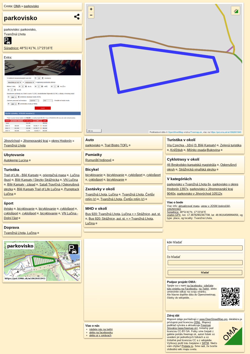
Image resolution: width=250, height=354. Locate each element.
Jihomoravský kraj (35, 140)
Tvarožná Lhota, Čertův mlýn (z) (122, 199)
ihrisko (8, 208)
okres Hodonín (61, 140)
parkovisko (31, 6)
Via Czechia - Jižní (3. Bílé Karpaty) (191, 145)
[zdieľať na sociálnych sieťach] (77, 16)
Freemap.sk (196, 131)
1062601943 (174, 209)
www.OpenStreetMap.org (213, 319)
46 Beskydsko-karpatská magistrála (191, 164)
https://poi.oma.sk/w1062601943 (226, 131)
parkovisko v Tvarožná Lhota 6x (189, 184)
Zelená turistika (230, 145)
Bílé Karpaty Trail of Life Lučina (38, 189)
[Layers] (235, 10)
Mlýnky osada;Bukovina (203, 150)
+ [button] (91, 9)
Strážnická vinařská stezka (197, 169)
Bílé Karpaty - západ (21, 184)
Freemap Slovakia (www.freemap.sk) (189, 327)
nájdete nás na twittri (101, 329)
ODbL (197, 322)
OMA (17, 6)
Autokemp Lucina (16, 160)
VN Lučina (70, 179)
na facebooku (194, 285)
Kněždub (176, 150)
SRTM (205, 343)
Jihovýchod (12, 140)
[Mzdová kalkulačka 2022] (42, 130)
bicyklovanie (26, 208)
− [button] (91, 15)
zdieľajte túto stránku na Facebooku (190, 287)
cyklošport (67, 208)
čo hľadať (173, 257)
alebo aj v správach (100, 335)
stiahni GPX (174, 214)
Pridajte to (187, 346)
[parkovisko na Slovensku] (9, 40)
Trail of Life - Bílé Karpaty (21, 175)
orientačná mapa (54, 175)
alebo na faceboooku (101, 332)
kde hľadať (174, 242)
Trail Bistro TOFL (116, 145)
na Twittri (204, 288)
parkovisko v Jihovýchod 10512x (199, 193)
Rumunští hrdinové (98, 160)
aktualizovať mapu (189, 206)
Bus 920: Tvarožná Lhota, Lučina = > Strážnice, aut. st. (123, 214)
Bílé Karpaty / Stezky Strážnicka (37, 179)
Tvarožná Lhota (15, 145)
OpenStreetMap (175, 131)
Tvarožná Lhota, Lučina (20, 233)
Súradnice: (11, 48)
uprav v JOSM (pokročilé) (215, 206)
